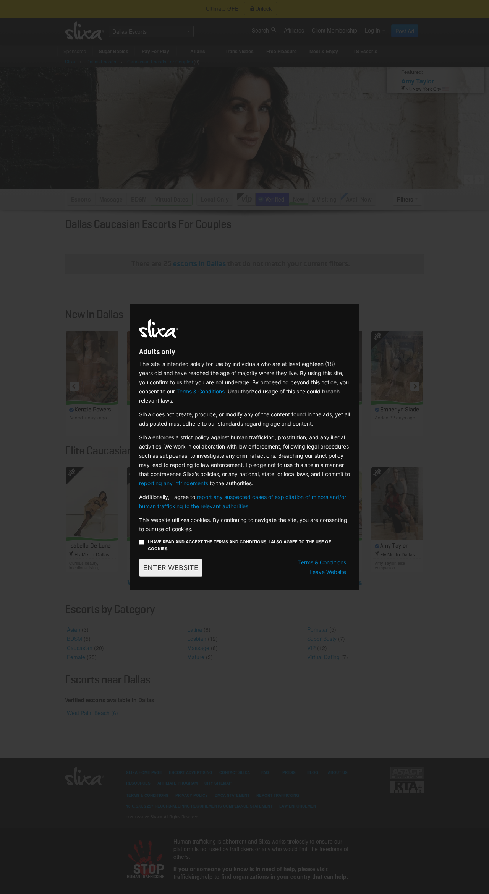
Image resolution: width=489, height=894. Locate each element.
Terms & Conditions (200, 391)
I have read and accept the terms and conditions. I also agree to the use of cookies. (239, 545)
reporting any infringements (173, 483)
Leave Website (327, 572)
